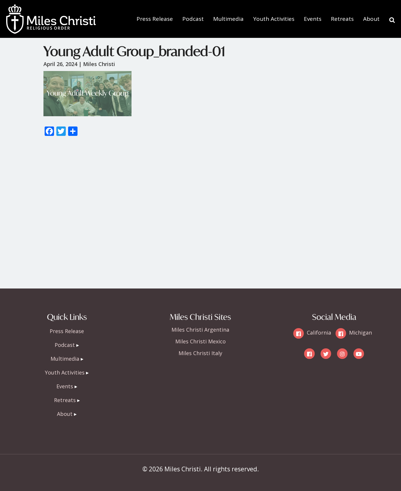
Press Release (155, 19)
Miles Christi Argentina (200, 329)
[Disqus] (200, 215)
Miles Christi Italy (200, 353)
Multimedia (228, 19)
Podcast (193, 19)
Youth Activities (273, 19)
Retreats (342, 19)
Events (312, 19)
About (371, 19)
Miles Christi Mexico (200, 341)
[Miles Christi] (51, 9)
